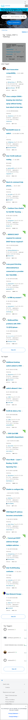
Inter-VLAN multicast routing (13, 159)
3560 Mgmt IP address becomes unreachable (15, 515)
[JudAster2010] (10, 662)
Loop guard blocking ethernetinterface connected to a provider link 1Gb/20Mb (15, 271)
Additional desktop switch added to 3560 (14, 366)
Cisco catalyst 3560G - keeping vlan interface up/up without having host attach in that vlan (14, 104)
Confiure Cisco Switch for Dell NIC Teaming (15, 212)
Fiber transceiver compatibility (14, 73)
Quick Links (6, 684)
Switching (4, 30)
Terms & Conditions (10, 699)
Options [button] (24, 32)
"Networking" (10, 49)
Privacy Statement (13, 713)
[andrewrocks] (10, 631)
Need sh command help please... (14, 186)
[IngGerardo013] (11, 654)
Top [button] (2, 680)
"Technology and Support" (13, 52)
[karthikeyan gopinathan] (13, 639)
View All (13, 350)
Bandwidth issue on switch (15, 133)
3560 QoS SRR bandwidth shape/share (14, 437)
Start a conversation (14, 22)
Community (9, 54)
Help (6, 697)
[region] (14, 712)
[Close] (26, 706)
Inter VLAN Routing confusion (13, 571)
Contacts (7, 687)
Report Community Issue (11, 695)
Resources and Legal (9, 692)
